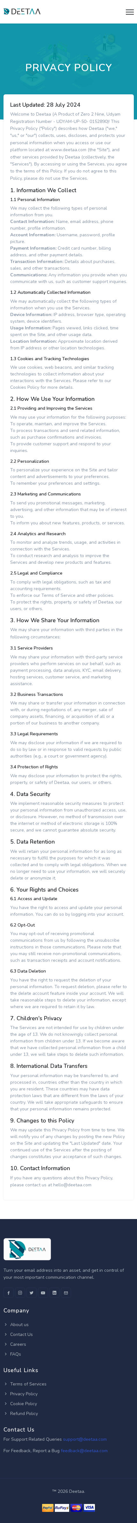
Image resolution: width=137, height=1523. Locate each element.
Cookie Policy (23, 1404)
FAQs (15, 1354)
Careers (17, 1344)
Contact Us (21, 1334)
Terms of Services (28, 1384)
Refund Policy (23, 1414)
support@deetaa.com (85, 1439)
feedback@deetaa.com (84, 1451)
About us (19, 1325)
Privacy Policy (23, 1394)
